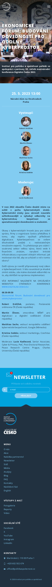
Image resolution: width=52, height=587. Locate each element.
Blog (6, 475)
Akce (6, 453)
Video (6, 513)
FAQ (6, 479)
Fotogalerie (9, 505)
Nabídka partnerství (14, 456)
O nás (6, 449)
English (7, 490)
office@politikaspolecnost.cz (20, 568)
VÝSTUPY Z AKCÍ (13, 500)
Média (7, 468)
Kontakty (8, 483)
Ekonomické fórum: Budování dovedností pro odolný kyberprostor (25, 36)
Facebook (8, 528)
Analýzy (7, 471)
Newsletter (9, 460)
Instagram (9, 539)
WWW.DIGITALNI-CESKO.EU (15, 286)
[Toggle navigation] (49, 6)
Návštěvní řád (11, 486)
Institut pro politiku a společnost (29, 579)
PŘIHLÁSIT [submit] (26, 396)
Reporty (8, 509)
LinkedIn (8, 543)
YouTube (8, 535)
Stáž (6, 464)
